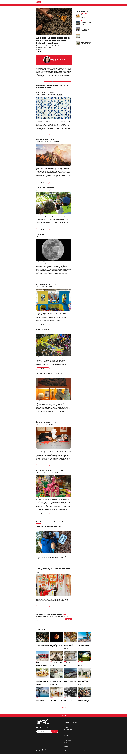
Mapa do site (66, 746)
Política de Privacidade (60, 622)
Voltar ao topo (64, 715)
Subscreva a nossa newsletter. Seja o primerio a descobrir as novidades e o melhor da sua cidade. (52, 616)
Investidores (66, 727)
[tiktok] (39, 750)
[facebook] (42, 750)
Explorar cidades (58, 2)
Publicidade (75, 722)
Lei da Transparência (67, 740)
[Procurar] (84, 2)
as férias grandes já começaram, (56, 69)
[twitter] (45, 750)
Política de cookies (67, 735)
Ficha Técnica (66, 722)
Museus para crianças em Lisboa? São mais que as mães (57, 81)
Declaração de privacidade (66, 733)
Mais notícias (63, 707)
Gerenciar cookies (67, 742)
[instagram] (36, 750)
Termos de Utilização (53, 622)
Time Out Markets (66, 2)
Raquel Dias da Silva (60, 59)
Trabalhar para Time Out (68, 729)
